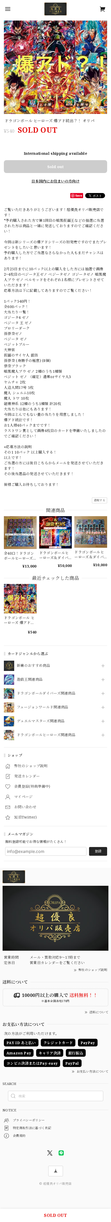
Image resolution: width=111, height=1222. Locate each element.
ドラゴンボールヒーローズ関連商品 (46, 735)
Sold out (55, 166)
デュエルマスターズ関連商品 (41, 721)
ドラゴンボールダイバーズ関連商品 (46, 693)
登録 (98, 851)
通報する (99, 500)
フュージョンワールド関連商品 (42, 707)
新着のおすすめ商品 (33, 665)
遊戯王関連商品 (30, 679)
